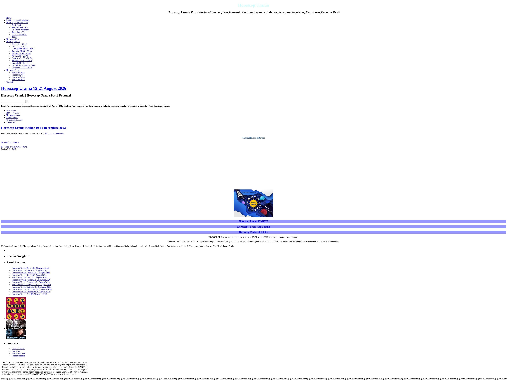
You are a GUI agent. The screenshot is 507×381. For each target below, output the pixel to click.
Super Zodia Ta (18, 32)
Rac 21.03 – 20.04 (19, 44)
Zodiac (14, 37)
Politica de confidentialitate (17, 20)
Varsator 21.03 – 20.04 (21, 53)
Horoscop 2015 (18, 79)
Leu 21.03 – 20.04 (19, 46)
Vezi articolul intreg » (10, 142)
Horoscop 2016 (12, 39)
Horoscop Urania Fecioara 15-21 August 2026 (31, 280)
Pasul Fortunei (12, 117)
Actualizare (11, 110)
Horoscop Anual (13, 70)
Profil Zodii (16, 25)
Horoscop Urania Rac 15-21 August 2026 (29, 275)
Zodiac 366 (11, 122)
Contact (9, 82)
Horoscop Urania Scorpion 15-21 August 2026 (31, 284)
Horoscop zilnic (18, 356)
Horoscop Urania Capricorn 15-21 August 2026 (31, 289)
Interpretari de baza (20, 27)
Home (8, 18)
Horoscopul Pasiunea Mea (17, 22)
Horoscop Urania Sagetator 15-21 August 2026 (31, 287)
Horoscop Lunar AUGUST (253, 221)
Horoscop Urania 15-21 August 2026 (33, 88)
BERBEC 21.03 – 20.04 (22, 60)
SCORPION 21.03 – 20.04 (23, 49)
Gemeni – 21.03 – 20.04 (22, 58)
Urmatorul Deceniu (14, 120)
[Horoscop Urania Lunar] (16, 338)
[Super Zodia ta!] (16, 328)
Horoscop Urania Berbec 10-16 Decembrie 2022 (33, 127)
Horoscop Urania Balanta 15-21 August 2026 (31, 282)
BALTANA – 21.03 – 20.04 (23, 65)
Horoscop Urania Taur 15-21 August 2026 (29, 270)
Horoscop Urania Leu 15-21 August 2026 (29, 277)
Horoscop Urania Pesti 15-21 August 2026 (29, 294)
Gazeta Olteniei (18, 349)
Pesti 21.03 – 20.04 (20, 56)
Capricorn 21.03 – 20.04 (22, 68)
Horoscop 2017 (12, 113)
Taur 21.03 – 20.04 (20, 63)
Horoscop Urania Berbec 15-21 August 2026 (30, 268)
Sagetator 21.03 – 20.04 (22, 51)
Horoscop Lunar (13, 41)
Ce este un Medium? (20, 30)
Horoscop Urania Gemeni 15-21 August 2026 (31, 273)
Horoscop (16, 351)
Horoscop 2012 (18, 72)
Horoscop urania (13, 115)
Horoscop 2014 (18, 77)
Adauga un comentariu (54, 133)
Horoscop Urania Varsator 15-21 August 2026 (31, 292)
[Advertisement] (253, 168)
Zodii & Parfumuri (19, 34)
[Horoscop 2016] (16, 319)
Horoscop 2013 (18, 75)
